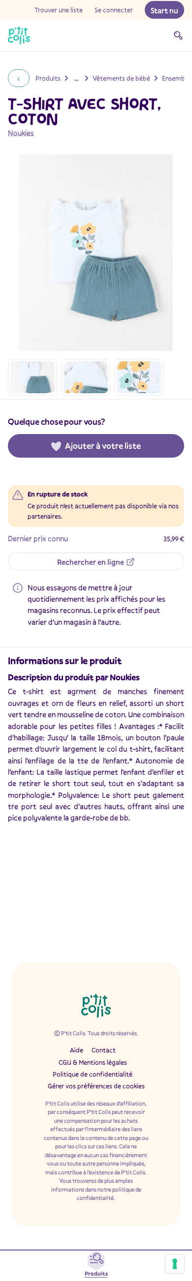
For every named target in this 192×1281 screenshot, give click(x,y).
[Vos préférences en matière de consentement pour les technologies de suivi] (174, 1263)
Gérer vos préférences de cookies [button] (96, 1085)
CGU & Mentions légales (93, 1062)
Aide (76, 1050)
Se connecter (114, 9)
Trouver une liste (58, 9)
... (76, 78)
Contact (104, 1050)
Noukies (21, 133)
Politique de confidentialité (92, 1074)
